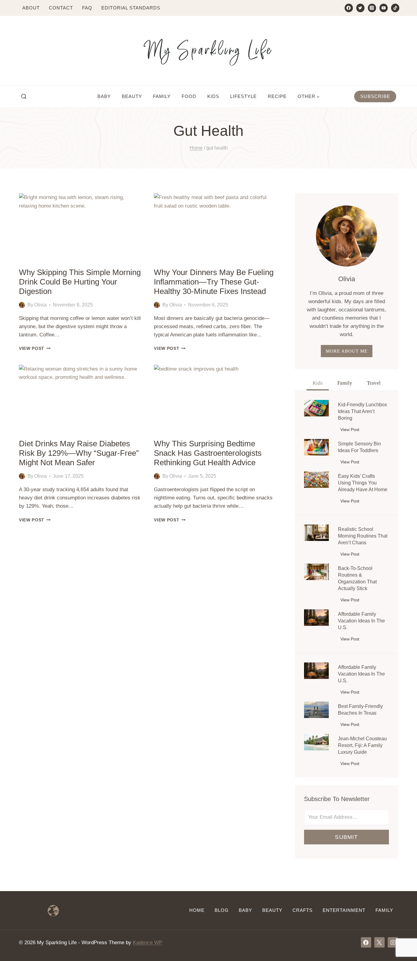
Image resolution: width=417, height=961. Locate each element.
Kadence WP (147, 942)
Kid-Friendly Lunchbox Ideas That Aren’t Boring (362, 411)
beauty (132, 96)
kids (213, 96)
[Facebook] (349, 8)
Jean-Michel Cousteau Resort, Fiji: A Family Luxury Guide (362, 745)
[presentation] (80, 227)
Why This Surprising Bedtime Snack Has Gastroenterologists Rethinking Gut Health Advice (208, 453)
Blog (222, 910)
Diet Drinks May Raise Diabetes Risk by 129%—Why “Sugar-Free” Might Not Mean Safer (79, 453)
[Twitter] (360, 8)
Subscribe (375, 96)
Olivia (40, 304)
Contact (61, 7)
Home (197, 910)
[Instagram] (372, 8)
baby (104, 96)
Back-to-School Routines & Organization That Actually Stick (357, 578)
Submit (346, 837)
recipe (277, 96)
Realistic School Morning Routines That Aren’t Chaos (362, 536)
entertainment (344, 910)
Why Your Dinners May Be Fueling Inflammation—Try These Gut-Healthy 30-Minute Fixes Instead (214, 282)
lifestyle (243, 96)
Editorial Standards (130, 7)
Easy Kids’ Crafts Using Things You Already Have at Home (362, 482)
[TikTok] (395, 8)
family (162, 96)
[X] (379, 942)
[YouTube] (383, 8)
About (31, 7)
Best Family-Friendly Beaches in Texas (360, 710)
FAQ (87, 7)
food (189, 96)
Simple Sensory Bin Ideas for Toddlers (359, 447)
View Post (35, 348)
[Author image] (22, 305)
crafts (302, 910)
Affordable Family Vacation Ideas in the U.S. (361, 620)
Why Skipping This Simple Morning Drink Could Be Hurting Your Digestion (80, 282)
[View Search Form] (24, 97)
